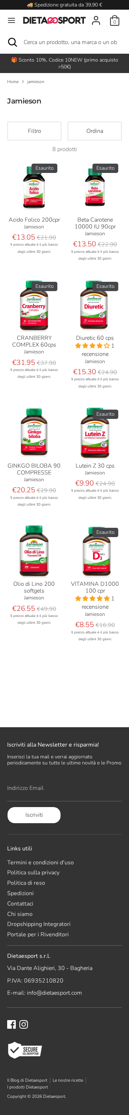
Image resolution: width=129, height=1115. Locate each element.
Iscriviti (34, 815)
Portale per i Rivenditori (38, 934)
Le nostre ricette (68, 1080)
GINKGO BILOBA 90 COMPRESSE (34, 469)
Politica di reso (26, 883)
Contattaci (20, 904)
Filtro (34, 131)
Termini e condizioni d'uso (40, 863)
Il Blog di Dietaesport (27, 1080)
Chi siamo (20, 914)
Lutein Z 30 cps (95, 466)
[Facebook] (11, 1024)
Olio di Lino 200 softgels (34, 587)
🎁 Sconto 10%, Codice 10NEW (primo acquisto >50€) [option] (64, 63)
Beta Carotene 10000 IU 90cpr (95, 223)
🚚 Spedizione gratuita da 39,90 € (64, 4)
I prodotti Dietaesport (27, 1087)
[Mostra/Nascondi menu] (11, 20)
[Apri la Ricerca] (11, 42)
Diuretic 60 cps (95, 338)
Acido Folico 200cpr (34, 220)
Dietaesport (54, 1096)
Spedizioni (20, 893)
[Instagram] (23, 1024)
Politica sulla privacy (33, 873)
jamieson (35, 81)
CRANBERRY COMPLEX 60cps (34, 341)
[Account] (96, 16)
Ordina (94, 131)
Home (13, 81)
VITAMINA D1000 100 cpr (95, 587)
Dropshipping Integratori (39, 924)
